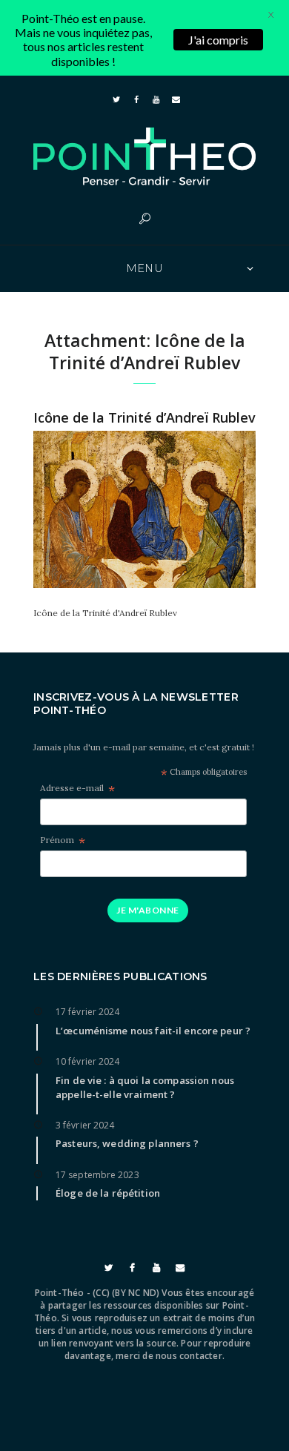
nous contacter (189, 1355)
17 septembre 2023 (97, 1175)
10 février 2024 (88, 1061)
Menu (145, 268)
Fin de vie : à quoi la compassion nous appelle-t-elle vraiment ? (145, 1087)
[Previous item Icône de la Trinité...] (88, 509)
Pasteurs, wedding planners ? (127, 1143)
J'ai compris (218, 40)
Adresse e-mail (77, 788)
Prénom (62, 840)
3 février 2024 (85, 1125)
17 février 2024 (88, 1011)
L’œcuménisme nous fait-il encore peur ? (153, 1030)
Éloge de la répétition (108, 1193)
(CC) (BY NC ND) (126, 1292)
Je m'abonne (147, 910)
